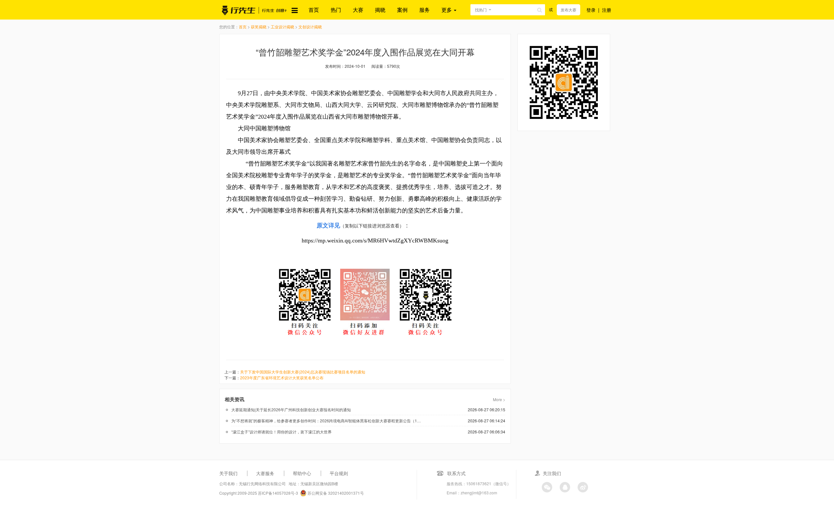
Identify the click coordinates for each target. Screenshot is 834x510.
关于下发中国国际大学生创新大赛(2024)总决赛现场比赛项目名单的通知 (302, 371)
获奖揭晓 (258, 26)
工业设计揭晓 (282, 26)
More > (499, 399)
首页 (314, 9)
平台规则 (339, 473)
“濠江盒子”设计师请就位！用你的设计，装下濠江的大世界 (281, 431)
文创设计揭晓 (310, 26)
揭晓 (380, 9)
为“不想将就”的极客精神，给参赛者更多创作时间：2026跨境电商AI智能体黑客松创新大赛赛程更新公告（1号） (327, 420)
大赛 (358, 9)
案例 (402, 9)
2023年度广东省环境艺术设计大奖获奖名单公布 (282, 377)
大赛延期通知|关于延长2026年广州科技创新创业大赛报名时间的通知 (291, 409)
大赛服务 (265, 473)
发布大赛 (568, 9)
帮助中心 (302, 473)
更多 (447, 9)
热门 (336, 9)
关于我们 (228, 473)
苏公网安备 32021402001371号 (335, 493)
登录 (591, 10)
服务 (424, 9)
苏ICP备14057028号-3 (278, 493)
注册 (606, 10)
